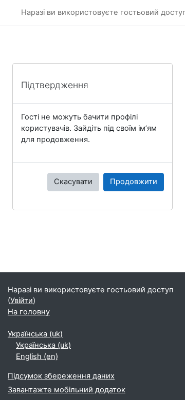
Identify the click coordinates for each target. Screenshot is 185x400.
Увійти (21, 300)
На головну (29, 311)
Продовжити (133, 181)
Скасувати (73, 181)
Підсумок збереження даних (61, 376)
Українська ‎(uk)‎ (35, 333)
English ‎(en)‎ (37, 356)
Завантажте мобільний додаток (66, 389)
